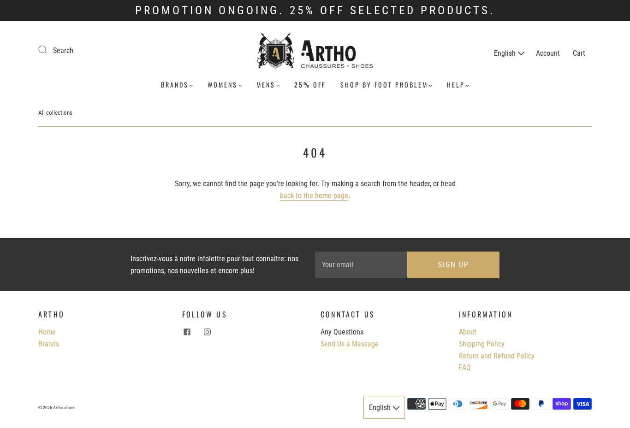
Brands (175, 85)
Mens (265, 85)
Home (47, 332)
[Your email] (361, 265)
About (467, 332)
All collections (55, 112)
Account (548, 53)
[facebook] (187, 332)
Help (456, 85)
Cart (579, 53)
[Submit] (48, 49)
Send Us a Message (350, 344)
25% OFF (310, 85)
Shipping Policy (482, 344)
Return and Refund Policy (497, 356)
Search (63, 50)
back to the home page (314, 195)
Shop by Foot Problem (384, 85)
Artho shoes (64, 407)
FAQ (465, 367)
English (505, 53)
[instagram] (207, 332)
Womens (223, 85)
